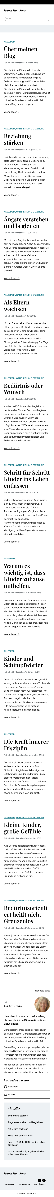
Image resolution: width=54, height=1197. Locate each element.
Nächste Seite (42, 990)
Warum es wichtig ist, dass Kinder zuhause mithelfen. (24, 576)
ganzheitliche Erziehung (30, 129)
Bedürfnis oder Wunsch (23, 388)
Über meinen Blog (21, 52)
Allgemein (9, 42)
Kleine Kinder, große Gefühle (22, 828)
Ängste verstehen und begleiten (26, 222)
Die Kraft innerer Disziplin (26, 744)
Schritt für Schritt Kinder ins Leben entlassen (27, 479)
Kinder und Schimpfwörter (23, 661)
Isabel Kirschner (15, 10)
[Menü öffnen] (5, 28)
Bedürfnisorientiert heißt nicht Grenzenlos (25, 914)
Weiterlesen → (12, 112)
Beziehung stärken (17, 139)
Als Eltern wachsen (16, 305)
